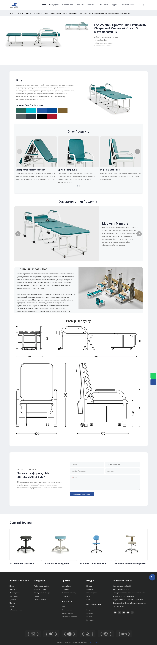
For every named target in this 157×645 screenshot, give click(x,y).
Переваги (89, 613)
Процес (89, 617)
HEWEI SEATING (16, 13)
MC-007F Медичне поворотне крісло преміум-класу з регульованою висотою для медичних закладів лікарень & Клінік (131, 563)
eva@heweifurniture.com (136, 593)
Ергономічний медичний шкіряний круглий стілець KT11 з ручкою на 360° (61, 563)
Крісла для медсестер (59, 13)
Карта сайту (94, 642)
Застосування (91, 620)
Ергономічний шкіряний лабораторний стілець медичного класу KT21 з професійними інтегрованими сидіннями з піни (25, 563)
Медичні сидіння (42, 13)
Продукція (29, 13)
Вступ (88, 610)
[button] (19, 151)
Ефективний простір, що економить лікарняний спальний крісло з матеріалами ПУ (99, 13)
